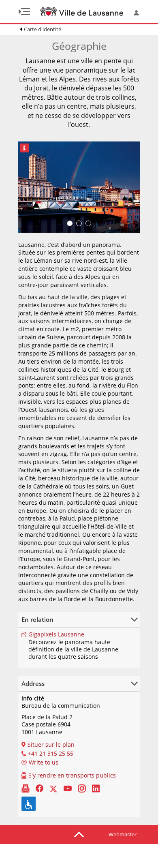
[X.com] (53, 788)
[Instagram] (82, 788)
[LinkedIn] (96, 788)
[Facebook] (39, 788)
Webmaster (123, 834)
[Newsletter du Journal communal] (25, 788)
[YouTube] (68, 788)
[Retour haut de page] (79, 834)
